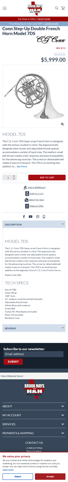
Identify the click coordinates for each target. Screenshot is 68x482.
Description (13, 224)
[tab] (34, 224)
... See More (21, 166)
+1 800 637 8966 (34, 448)
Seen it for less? (36, 199)
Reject (18, 476)
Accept (50, 476)
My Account (11, 415)
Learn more (8, 469)
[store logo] (34, 9)
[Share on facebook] (24, 216)
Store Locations (34, 451)
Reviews (10, 328)
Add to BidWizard (36, 187)
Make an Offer (37, 206)
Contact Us (34, 442)
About (7, 406)
